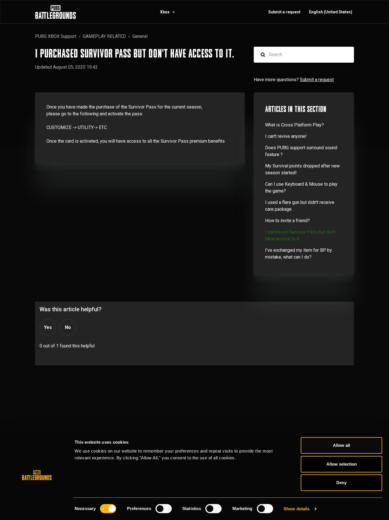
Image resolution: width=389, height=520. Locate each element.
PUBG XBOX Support (55, 36)
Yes (48, 327)
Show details (297, 508)
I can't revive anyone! (286, 136)
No (68, 327)
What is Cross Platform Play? (294, 125)
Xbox (165, 12)
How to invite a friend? (287, 220)
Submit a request (284, 12)
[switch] (163, 508)
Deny (341, 482)
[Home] (55, 12)
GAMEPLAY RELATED (104, 36)
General (140, 36)
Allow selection (341, 464)
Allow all (341, 445)
